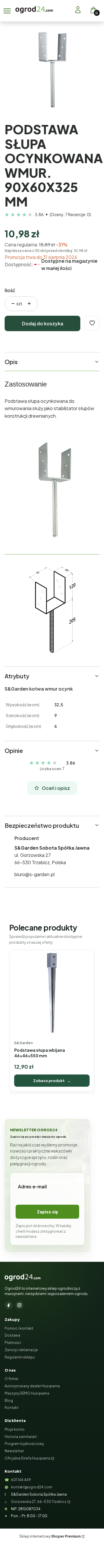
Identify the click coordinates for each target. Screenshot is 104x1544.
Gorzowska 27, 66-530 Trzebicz (38, 1501)
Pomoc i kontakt (19, 1328)
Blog (9, 1400)
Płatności (13, 1342)
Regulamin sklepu (20, 1357)
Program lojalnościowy (24, 1443)
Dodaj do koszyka (42, 323)
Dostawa (12, 1335)
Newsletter (14, 1451)
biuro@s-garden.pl (34, 874)
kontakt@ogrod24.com (31, 1487)
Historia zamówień (21, 1436)
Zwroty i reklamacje (21, 1350)
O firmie (11, 1379)
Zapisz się (47, 1211)
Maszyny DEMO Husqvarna (27, 1393)
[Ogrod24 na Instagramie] (19, 1305)
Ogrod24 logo (34, 10)
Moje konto (15, 1429)
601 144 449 (21, 1480)
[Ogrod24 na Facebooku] (9, 1305)
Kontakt (11, 1407)
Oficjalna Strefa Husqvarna (27, 1458)
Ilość (10, 290)
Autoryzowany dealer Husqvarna (32, 1386)
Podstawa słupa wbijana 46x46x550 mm (39, 1052)
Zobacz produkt (52, 1080)
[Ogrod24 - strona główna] (22, 1277)
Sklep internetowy (50, 1536)
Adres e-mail (32, 1186)
